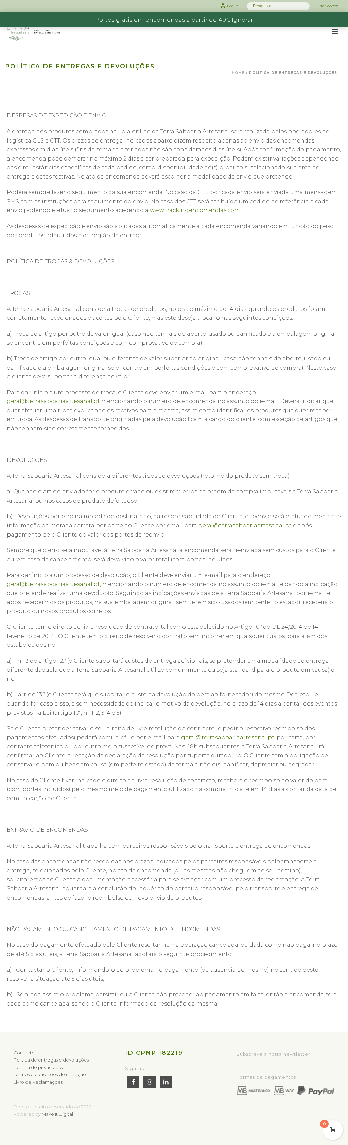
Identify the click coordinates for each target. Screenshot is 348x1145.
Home (238, 73)
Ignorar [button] (242, 19)
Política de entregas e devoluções (51, 1060)
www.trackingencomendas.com (195, 210)
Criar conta (327, 5)
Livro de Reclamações (38, 1082)
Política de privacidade (39, 1067)
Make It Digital (57, 1114)
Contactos (25, 1052)
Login (232, 5)
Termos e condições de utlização (50, 1074)
